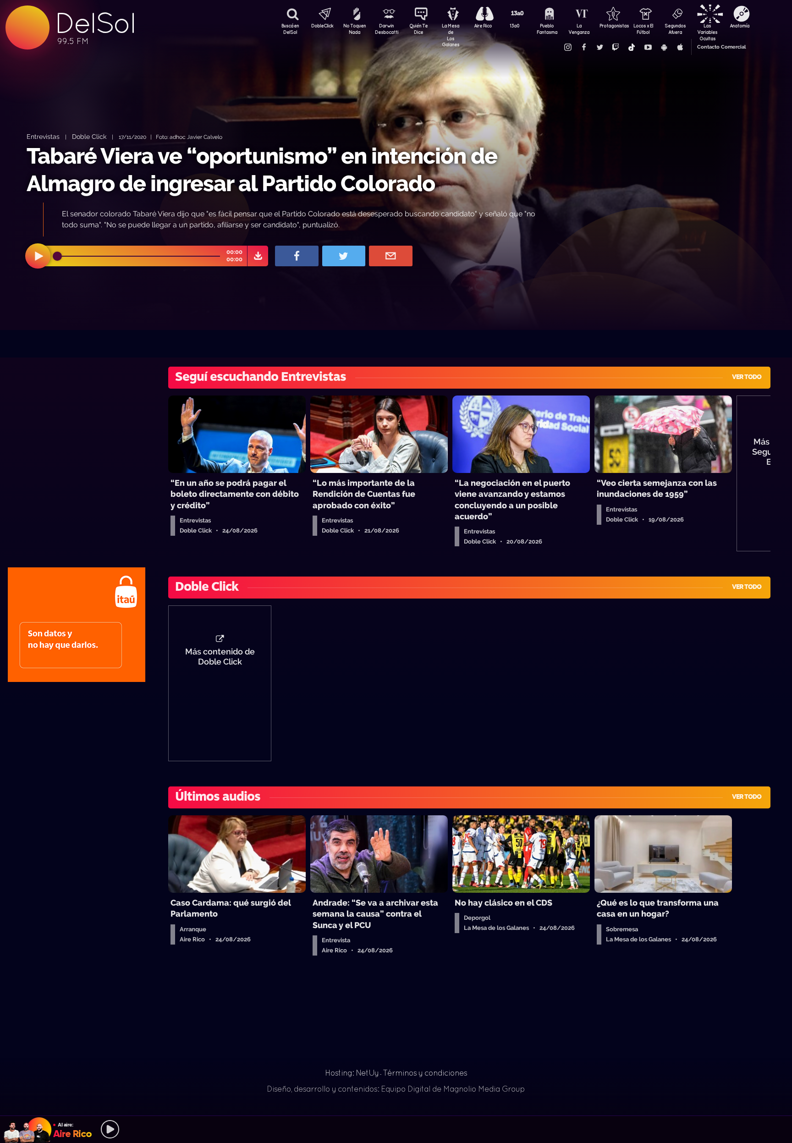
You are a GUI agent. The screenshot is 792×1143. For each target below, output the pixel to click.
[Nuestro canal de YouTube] (647, 47)
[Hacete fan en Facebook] (583, 47)
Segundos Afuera (675, 29)
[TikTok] (631, 47)
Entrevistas (43, 136)
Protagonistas (611, 25)
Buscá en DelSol (290, 29)
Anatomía (739, 25)
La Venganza (578, 29)
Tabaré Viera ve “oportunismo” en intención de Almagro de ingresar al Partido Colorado (262, 169)
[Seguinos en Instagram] (567, 47)
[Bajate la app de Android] (664, 47)
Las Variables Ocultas (707, 30)
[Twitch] (615, 47)
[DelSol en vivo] (396, 1129)
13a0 (515, 25)
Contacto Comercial (721, 47)
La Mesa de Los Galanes (450, 30)
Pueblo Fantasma (547, 29)
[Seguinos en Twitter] (599, 47)
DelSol (95, 23)
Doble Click (89, 136)
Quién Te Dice (418, 29)
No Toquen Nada (354, 29)
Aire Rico (483, 25)
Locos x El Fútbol (643, 29)
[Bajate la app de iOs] (680, 47)
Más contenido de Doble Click (220, 656)
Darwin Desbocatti (386, 29)
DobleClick (322, 25)
